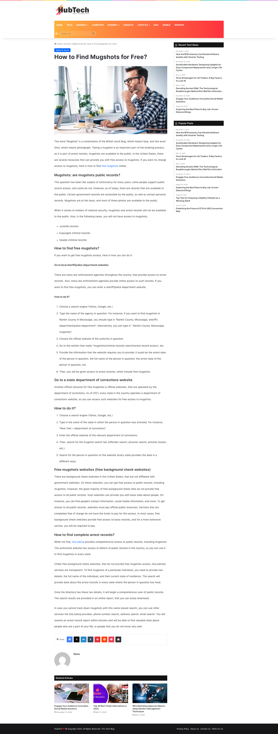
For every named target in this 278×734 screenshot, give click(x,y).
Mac (156, 25)
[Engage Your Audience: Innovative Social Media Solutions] (71, 693)
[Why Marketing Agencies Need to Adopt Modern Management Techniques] (149, 693)
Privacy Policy (183, 729)
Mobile (167, 25)
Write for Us (217, 729)
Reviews (179, 25)
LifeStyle (142, 25)
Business (81, 25)
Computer (98, 25)
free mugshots (109, 166)
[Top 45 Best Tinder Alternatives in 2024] (110, 693)
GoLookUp (78, 541)
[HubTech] (72, 10)
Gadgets (128, 25)
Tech (69, 25)
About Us (194, 729)
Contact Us (205, 729)
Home (59, 25)
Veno (76, 653)
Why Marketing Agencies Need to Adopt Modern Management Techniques (148, 709)
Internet (113, 25)
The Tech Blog (107, 729)
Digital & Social (78, 44)
